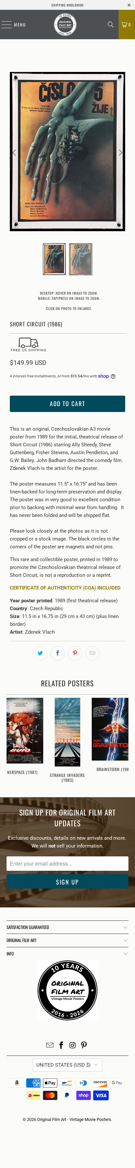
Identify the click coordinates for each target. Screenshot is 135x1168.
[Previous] (15, 152)
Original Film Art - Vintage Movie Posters (74, 1119)
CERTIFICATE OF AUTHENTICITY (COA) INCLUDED (65, 588)
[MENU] (3, 24)
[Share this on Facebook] (57, 653)
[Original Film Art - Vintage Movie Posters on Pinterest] (84, 1046)
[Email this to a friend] (92, 653)
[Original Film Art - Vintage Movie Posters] (65, 24)
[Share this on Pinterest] (75, 653)
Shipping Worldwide (67, 5)
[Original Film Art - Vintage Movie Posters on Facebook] (62, 1046)
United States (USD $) (63, 1065)
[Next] (120, 152)
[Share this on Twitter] (40, 653)
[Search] (111, 24)
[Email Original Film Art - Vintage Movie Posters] (50, 1046)
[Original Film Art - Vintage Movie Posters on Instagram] (73, 1046)
